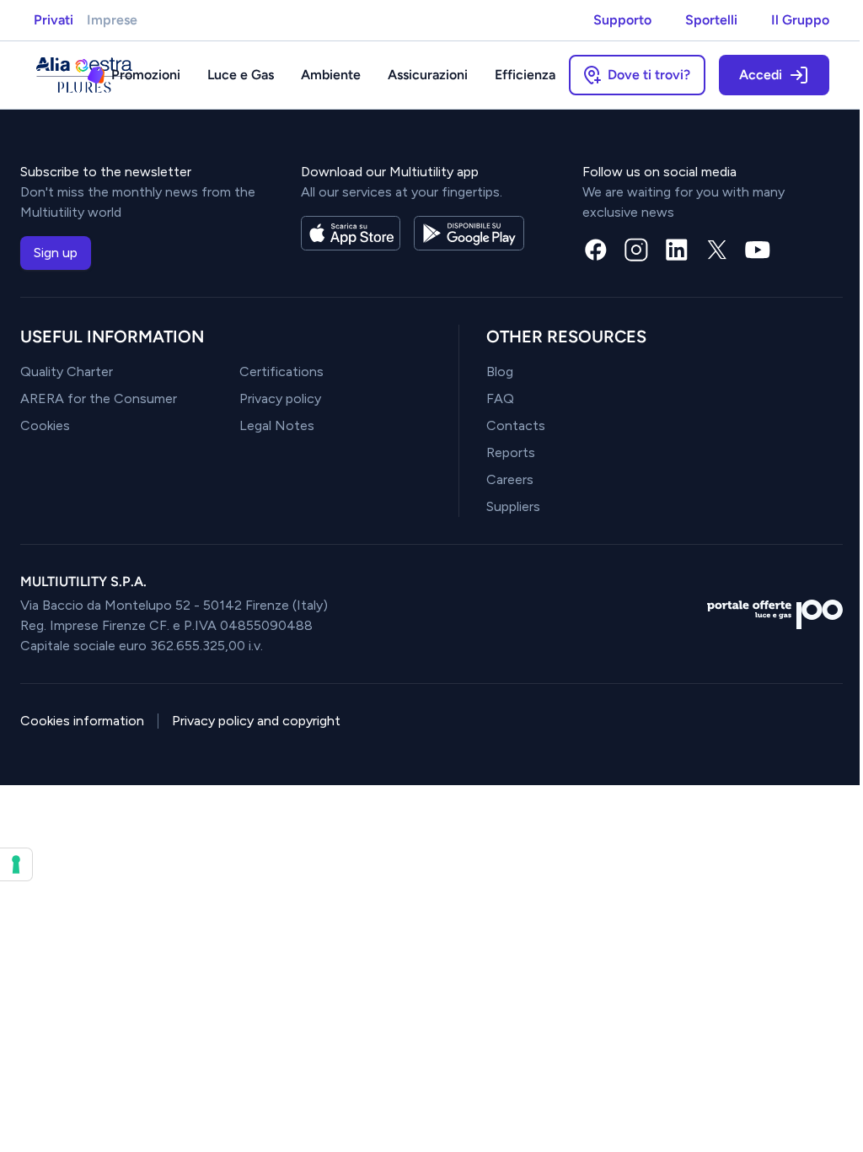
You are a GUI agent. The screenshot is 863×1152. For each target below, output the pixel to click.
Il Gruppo (800, 20)
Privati (53, 20)
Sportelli (711, 20)
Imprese (112, 20)
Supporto (622, 20)
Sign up (56, 253)
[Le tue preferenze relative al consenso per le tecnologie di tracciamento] (16, 864)
